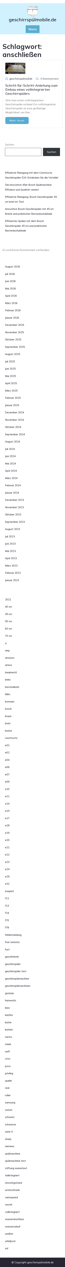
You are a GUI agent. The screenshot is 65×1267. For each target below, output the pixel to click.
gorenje (9, 993)
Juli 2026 (10, 274)
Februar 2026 (13, 310)
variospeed (11, 1197)
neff (7, 1051)
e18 (7, 825)
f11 (7, 898)
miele (8, 1044)
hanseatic (10, 1000)
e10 (7, 789)
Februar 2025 (13, 397)
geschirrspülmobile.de (32, 19)
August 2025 (12, 354)
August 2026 (12, 266)
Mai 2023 (10, 551)
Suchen (9, 144)
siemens (9, 1146)
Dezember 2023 (14, 500)
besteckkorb (12, 687)
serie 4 (9, 1131)
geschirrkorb (12, 956)
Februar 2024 (13, 485)
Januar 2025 (12, 405)
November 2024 (14, 419)
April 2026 (11, 295)
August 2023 (12, 529)
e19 (7, 832)
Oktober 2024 (13, 427)
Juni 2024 (10, 456)
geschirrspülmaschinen (17, 985)
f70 (7, 920)
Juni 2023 (10, 543)
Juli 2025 (10, 361)
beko (8, 679)
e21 (7, 847)
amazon (9, 657)
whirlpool (10, 1241)
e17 (7, 818)
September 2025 (15, 346)
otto (7, 1058)
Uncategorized (13, 1182)
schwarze (10, 1124)
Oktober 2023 (13, 514)
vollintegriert (12, 1212)
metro (8, 1037)
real (7, 1087)
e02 (7, 752)
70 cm (8, 635)
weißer (9, 1233)
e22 (7, 854)
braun (8, 716)
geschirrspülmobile (20, 78)
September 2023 (15, 521)
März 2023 (11, 565)
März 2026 (11, 303)
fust (7, 949)
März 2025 (11, 390)
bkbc (7, 694)
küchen (9, 1029)
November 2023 (14, 507)
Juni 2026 (10, 281)
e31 (7, 883)
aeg (7, 650)
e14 (7, 803)
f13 (7, 905)
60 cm (8, 628)
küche (8, 1022)
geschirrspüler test (15, 971)
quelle (8, 1080)
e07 (7, 774)
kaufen (9, 1015)
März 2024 (11, 478)
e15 (7, 810)
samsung (10, 1102)
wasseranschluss (14, 1219)
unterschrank (12, 1190)
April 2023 (11, 558)
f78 (7, 927)
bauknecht (11, 672)
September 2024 (15, 434)
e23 (7, 862)
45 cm (8, 614)
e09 (7, 781)
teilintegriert (12, 1175)
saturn (8, 1109)
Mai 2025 (10, 376)
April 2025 (11, 383)
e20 (7, 840)
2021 (8, 599)
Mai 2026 (10, 288)
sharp (8, 1139)
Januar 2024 (12, 492)
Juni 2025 (10, 368)
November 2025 (14, 332)
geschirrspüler (13, 964)
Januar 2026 (12, 317)
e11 (7, 796)
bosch (8, 708)
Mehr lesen (17, 120)
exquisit (9, 891)
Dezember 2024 (14, 412)
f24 (7, 913)
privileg (9, 1073)
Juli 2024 (10, 449)
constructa (11, 738)
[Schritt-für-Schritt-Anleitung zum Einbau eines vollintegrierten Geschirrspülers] (15, 68)
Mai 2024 (10, 463)
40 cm (8, 606)
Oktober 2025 (13, 339)
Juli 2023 (10, 536)
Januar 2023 (12, 580)
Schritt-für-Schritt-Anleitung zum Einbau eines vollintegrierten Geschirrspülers (31, 89)
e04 (7, 759)
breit (7, 723)
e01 (7, 745)
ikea (7, 1007)
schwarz (9, 1117)
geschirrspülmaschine (17, 978)
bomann (9, 701)
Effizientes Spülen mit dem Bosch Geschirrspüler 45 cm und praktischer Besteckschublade (26, 225)
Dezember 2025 (14, 325)
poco (8, 1066)
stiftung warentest (16, 1168)
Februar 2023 (13, 572)
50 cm (8, 621)
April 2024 (11, 470)
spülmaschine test (15, 1160)
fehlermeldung (13, 934)
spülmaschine (12, 1153)
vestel (8, 1204)
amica (8, 665)
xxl (6, 1248)
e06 (7, 767)
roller (8, 1095)
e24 (7, 869)
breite (8, 730)
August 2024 (12, 441)
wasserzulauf (12, 1226)
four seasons (12, 942)
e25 (7, 876)
